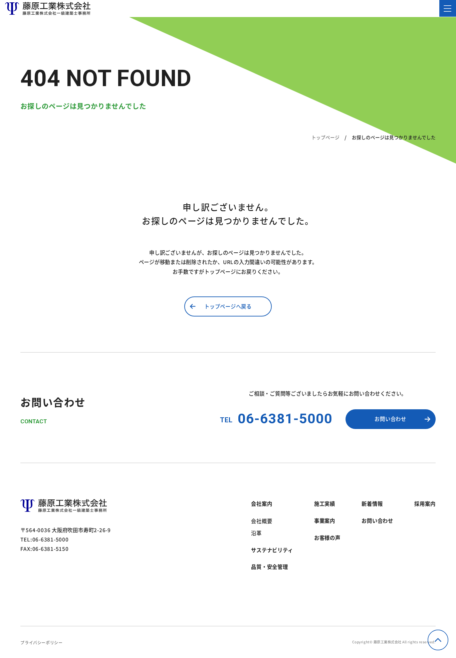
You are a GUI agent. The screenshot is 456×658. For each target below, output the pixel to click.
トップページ (325, 137)
